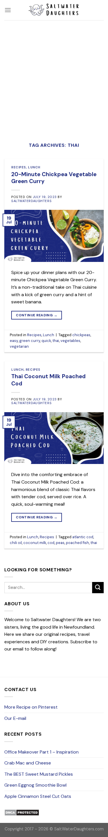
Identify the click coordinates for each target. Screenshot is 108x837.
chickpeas (81, 334)
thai (55, 340)
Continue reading (36, 315)
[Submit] (98, 587)
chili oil (16, 542)
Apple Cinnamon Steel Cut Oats (37, 796)
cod (51, 542)
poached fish (77, 542)
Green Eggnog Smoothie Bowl (35, 785)
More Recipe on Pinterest (31, 707)
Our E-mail (15, 718)
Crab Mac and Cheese (27, 763)
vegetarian (19, 346)
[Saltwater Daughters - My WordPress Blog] (54, 10)
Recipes (18, 167)
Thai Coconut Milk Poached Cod (48, 380)
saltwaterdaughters (31, 201)
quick (46, 340)
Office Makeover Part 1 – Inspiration (41, 752)
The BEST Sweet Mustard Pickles (38, 774)
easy (14, 340)
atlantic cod (82, 536)
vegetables (70, 340)
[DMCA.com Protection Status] (21, 812)
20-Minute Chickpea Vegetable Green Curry (53, 178)
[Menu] (7, 10)
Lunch (34, 167)
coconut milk (34, 542)
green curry (29, 340)
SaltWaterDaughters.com (79, 829)
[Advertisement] (54, 77)
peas (60, 542)
